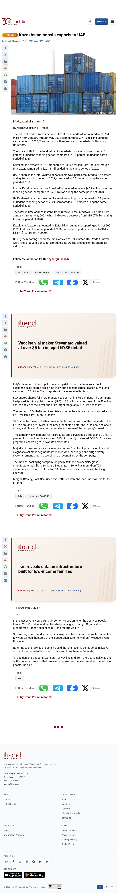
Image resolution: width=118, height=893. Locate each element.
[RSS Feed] (47, 861)
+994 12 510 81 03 (12, 780)
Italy (20, 496)
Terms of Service (69, 830)
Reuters (83, 391)
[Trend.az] (13, 21)
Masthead (66, 804)
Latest (7, 799)
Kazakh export (42, 272)
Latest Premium (11, 804)
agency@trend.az (11, 784)
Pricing (7, 830)
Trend (43, 141)
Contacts (65, 808)
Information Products (14, 835)
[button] (5, 48)
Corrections (67, 818)
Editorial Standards (70, 813)
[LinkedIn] (40, 861)
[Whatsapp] (6, 861)
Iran (20, 678)
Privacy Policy (68, 835)
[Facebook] (13, 861)
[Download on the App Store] (13, 875)
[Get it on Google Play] (34, 875)
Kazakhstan (23, 272)
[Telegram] (33, 861)
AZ (105, 887)
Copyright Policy (69, 839)
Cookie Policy (67, 844)
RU (111, 887)
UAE (57, 272)
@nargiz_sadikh (59, 259)
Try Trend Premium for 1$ (35, 291)
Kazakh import (72, 272)
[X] (20, 861)
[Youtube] (27, 861)
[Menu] (112, 21)
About (64, 799)
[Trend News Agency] (12, 755)
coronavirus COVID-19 (38, 496)
